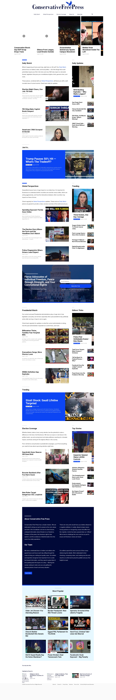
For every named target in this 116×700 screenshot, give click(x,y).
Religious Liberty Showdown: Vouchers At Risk (36, 675)
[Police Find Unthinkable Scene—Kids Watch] (83, 329)
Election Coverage (61, 14)
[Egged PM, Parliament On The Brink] (58, 623)
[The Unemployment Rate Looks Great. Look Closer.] (90, 477)
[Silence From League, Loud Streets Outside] (47, 36)
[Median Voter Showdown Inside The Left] (92, 36)
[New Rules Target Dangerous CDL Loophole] (57, 496)
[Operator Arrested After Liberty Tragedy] (80, 602)
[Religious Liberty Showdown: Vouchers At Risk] (25, 678)
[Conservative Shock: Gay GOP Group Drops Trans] (24, 36)
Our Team (28, 545)
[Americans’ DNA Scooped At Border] (57, 133)
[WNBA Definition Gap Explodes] (57, 375)
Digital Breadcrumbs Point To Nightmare (78, 247)
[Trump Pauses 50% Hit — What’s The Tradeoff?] (79, 164)
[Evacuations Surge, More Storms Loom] (57, 355)
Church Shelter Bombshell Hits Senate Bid (35, 634)
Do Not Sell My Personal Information (87, 684)
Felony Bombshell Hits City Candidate (79, 109)
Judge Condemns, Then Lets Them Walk (61, 674)
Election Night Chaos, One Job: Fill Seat (32, 90)
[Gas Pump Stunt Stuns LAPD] (90, 104)
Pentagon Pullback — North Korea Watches (79, 240)
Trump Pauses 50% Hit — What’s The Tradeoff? (41, 160)
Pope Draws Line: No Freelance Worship (78, 374)
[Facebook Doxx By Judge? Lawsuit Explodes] (90, 366)
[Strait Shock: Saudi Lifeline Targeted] (79, 406)
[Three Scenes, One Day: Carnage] (83, 205)
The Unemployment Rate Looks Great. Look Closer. (78, 477)
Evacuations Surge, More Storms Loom (32, 353)
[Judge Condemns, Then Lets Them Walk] (50, 676)
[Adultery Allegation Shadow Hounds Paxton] (90, 469)
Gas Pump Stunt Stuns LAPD (77, 103)
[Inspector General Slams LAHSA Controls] (83, 447)
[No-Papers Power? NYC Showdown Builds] (90, 492)
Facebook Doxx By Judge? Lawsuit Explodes (78, 366)
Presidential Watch (29, 310)
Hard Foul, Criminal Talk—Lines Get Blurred (80, 633)
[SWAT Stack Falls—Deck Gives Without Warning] (90, 125)
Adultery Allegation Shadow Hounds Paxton (78, 469)
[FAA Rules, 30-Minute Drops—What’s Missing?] (90, 117)
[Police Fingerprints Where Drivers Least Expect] (57, 253)
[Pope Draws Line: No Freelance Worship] (90, 374)
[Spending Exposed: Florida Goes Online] (57, 214)
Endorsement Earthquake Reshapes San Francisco (79, 485)
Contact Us (59, 684)
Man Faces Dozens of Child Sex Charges (86, 674)
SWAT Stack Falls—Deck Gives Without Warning (78, 125)
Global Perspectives (48, 14)
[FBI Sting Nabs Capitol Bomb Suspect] (57, 113)
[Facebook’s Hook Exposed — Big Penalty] (80, 646)
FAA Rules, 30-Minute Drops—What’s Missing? (79, 117)
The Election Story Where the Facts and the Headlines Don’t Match (32, 231)
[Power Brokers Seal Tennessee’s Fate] (58, 646)
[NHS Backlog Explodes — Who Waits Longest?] (83, 82)
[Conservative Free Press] (58, 6)
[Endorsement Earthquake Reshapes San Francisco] (90, 485)
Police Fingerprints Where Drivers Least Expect (32, 251)
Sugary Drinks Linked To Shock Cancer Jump (78, 227)
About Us (71, 14)
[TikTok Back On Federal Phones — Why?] (90, 359)
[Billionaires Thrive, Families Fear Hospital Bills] (57, 336)
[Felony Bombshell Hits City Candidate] (90, 110)
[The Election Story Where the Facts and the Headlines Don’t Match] (57, 234)
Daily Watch (37, 14)
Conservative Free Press (40, 519)
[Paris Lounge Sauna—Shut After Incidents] (90, 234)
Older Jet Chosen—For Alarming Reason (34, 612)
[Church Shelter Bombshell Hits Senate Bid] (36, 623)
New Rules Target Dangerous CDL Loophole (32, 494)
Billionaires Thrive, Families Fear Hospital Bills (31, 333)
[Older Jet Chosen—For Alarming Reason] (36, 602)
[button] (92, 14)
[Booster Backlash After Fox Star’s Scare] (57, 476)
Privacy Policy (79, 289)
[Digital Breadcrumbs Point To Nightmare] (90, 248)
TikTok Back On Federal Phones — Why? (77, 359)
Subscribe (79, 14)
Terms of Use (86, 289)
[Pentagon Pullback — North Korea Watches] (90, 241)
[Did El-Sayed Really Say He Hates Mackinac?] (36, 646)
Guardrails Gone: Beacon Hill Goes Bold (31, 453)
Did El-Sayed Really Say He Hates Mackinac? (35, 656)
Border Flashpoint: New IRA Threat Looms (57, 612)
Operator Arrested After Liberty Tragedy (79, 612)
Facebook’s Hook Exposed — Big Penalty (79, 656)
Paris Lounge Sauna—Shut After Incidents (79, 234)
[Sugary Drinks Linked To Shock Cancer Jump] (90, 227)
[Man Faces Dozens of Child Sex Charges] (75, 675)
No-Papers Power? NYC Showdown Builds (78, 492)
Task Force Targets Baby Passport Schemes (78, 351)
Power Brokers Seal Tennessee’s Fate (55, 656)
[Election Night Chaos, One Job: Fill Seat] (57, 93)
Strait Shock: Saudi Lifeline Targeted (42, 402)
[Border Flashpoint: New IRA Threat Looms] (58, 602)
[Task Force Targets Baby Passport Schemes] (90, 351)
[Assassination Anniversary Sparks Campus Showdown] (69, 36)
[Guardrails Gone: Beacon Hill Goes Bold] (57, 456)
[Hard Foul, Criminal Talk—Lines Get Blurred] (80, 623)
